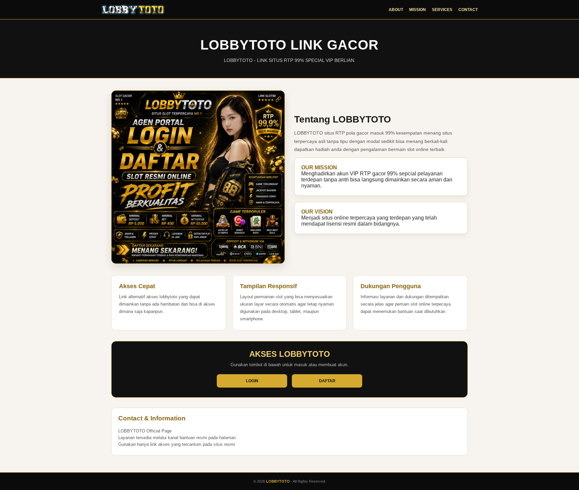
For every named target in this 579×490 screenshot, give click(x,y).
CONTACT (468, 9)
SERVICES (442, 9)
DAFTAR (327, 381)
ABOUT (396, 9)
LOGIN (252, 381)
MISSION (417, 9)
